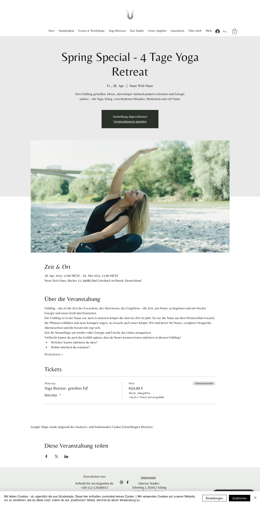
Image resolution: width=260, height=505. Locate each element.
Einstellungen (214, 498)
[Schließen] (255, 498)
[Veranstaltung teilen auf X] (56, 456)
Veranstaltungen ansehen (130, 121)
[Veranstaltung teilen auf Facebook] (46, 456)
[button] (234, 31)
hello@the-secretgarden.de (94, 483)
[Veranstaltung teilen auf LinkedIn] (66, 456)
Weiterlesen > (53, 354)
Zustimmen (239, 498)
